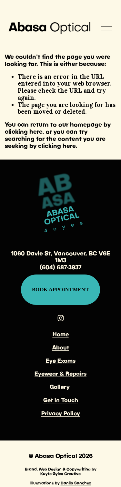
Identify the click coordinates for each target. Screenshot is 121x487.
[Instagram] (60, 318)
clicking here (24, 131)
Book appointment (60, 289)
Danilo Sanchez (76, 483)
